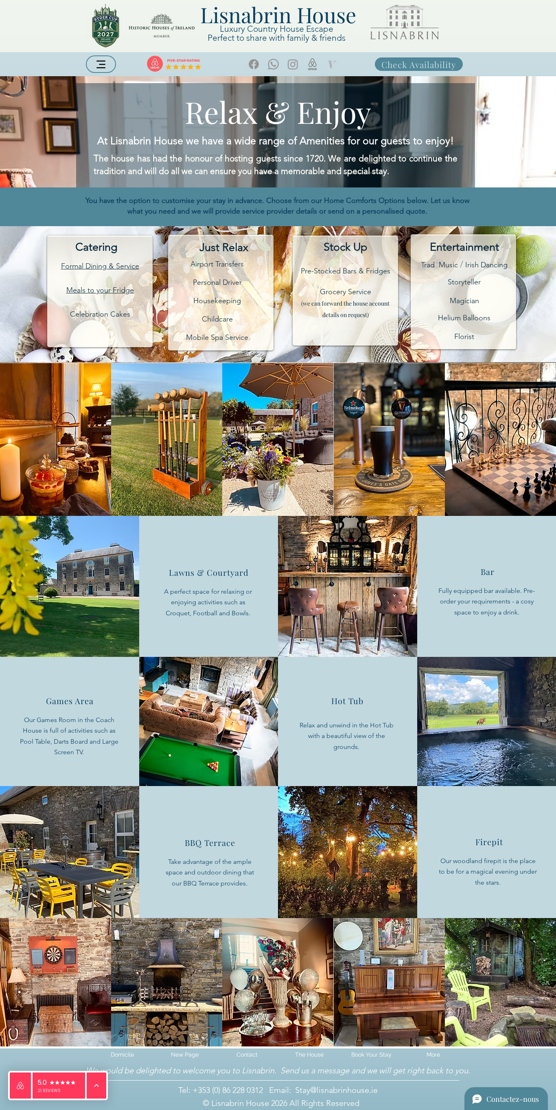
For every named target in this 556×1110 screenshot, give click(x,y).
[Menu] (101, 64)
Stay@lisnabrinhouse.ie (336, 1090)
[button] (309, 1054)
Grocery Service (345, 291)
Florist (464, 336)
